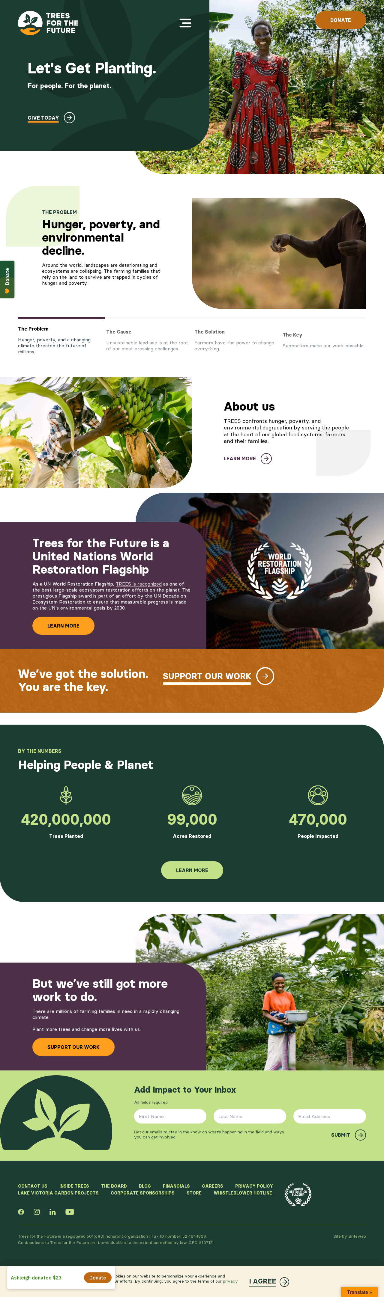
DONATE (340, 20)
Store (194, 1193)
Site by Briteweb (349, 1236)
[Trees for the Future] (48, 23)
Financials (176, 1186)
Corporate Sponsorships (143, 1193)
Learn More (63, 626)
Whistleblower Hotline (243, 1193)
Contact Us (32, 1186)
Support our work (73, 1047)
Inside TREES (74, 1186)
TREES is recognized (139, 584)
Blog (145, 1186)
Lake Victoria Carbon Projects (58, 1193)
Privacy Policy (254, 1186)
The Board (114, 1186)
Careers (212, 1186)
